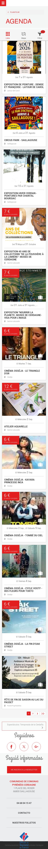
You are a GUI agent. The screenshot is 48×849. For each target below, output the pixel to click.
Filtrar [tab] (40, 38)
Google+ (38, 748)
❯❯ (42, 713)
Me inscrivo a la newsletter (24, 770)
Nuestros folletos (24, 822)
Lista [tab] (8, 38)
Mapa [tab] (23, 38)
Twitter (25, 748)
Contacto (24, 813)
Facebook (13, 748)
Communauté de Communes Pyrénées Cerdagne (24, 845)
